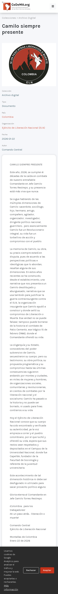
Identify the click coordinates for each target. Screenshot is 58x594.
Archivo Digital (27, 17)
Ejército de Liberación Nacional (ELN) (23, 127)
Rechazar (31, 570)
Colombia (7, 116)
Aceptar (47, 570)
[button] (53, 6)
